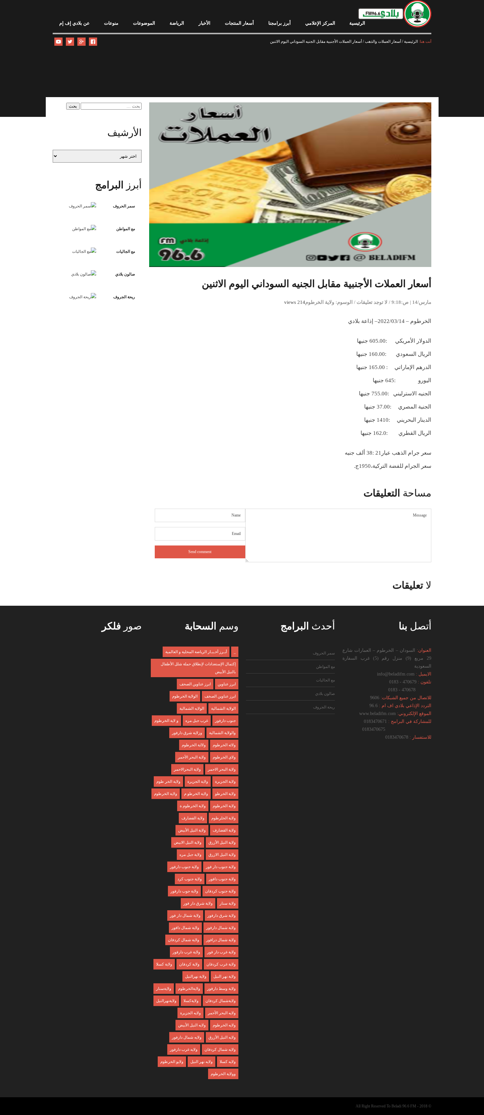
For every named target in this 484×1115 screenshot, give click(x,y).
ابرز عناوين (227, 684)
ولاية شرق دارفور (221, 915)
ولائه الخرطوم (224, 745)
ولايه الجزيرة (190, 1013)
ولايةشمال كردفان (220, 1000)
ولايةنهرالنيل (166, 1000)
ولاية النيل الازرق (222, 854)
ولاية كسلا (164, 964)
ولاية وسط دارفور (221, 988)
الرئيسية (357, 23)
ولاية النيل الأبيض (192, 830)
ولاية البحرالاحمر (187, 769)
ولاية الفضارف (192, 818)
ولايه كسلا (228, 1061)
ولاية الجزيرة (197, 781)
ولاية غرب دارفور (186, 952)
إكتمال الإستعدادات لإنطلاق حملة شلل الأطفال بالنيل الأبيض (198, 668)
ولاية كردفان (189, 964)
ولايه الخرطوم (224, 1025)
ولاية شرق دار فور (198, 903)
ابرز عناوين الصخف (220, 696)
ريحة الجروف (124, 297)
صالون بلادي (125, 274)
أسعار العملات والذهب (383, 41)
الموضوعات (144, 23)
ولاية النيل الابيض (188, 842)
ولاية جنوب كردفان (220, 891)
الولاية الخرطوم (185, 696)
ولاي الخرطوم (224, 757)
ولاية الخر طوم (168, 781)
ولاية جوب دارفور (184, 891)
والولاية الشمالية (222, 732)
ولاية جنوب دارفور (184, 866)
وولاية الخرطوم (223, 1074)
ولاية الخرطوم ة (193, 806)
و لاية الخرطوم (166, 720)
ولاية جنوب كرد (189, 879)
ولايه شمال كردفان (220, 1049)
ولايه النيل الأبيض (192, 1025)
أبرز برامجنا (279, 23)
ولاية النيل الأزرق (222, 842)
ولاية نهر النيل (224, 976)
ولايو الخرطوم (171, 1061)
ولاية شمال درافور (221, 940)
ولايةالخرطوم (189, 988)
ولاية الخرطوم (319, 302)
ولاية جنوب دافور (222, 879)
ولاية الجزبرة (225, 781)
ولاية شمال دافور (185, 927)
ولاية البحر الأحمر (192, 757)
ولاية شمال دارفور (221, 927)
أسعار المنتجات (239, 23)
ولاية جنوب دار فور (221, 866)
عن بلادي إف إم (74, 23)
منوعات (111, 23)
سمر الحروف (124, 206)
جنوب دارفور (225, 720)
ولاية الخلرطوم (223, 818)
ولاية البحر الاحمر (222, 769)
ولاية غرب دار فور (221, 952)
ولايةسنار (163, 988)
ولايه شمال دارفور (187, 1037)
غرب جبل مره (196, 720)
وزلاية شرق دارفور (187, 732)
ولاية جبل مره (190, 854)
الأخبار (204, 23)
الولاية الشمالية (223, 708)
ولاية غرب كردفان (221, 964)
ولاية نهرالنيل (195, 976)
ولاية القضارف (224, 830)
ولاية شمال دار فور (185, 915)
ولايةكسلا (191, 1000)
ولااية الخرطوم (194, 745)
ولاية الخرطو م (196, 793)
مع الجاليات (125, 251)
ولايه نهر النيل (201, 1061)
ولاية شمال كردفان (183, 940)
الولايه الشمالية (191, 708)
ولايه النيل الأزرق (222, 1037)
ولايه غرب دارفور (184, 1049)
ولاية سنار (228, 903)
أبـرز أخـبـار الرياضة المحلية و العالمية (196, 652)
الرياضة (177, 23)
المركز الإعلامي (320, 23)
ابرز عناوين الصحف (195, 684)
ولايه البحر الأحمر (222, 1013)
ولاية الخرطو (225, 793)
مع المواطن (125, 228)
